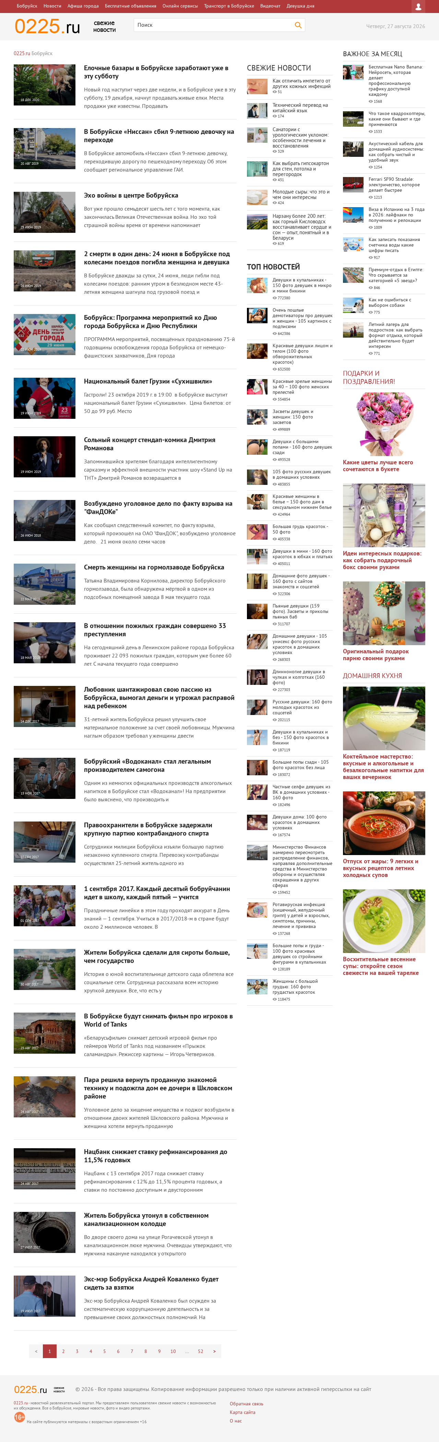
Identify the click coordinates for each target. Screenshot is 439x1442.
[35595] (384, 424)
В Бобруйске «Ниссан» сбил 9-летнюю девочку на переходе (159, 136)
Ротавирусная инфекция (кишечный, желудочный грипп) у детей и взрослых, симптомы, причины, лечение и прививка (301, 916)
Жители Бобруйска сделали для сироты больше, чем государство (156, 957)
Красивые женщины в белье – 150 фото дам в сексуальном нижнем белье (302, 502)
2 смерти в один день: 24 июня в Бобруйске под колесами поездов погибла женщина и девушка (157, 258)
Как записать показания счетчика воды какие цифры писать (394, 245)
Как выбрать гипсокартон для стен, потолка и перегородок (301, 169)
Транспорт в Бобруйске (229, 6)
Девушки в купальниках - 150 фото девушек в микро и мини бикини (302, 285)
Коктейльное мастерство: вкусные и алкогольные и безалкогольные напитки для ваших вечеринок (383, 767)
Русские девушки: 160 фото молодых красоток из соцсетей (302, 707)
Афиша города (83, 6)
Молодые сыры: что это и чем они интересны (301, 195)
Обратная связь (246, 1404)
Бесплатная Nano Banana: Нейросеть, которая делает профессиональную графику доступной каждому (396, 81)
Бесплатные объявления (130, 6)
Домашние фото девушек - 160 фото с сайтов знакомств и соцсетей (301, 581)
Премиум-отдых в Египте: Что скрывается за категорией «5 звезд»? (396, 275)
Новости (52, 6)
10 (173, 1352)
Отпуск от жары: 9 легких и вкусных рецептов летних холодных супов (380, 868)
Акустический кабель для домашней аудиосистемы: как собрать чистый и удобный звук (396, 152)
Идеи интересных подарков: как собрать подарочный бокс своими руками (382, 561)
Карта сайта (243, 1413)
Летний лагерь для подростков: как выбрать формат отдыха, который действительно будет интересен (396, 336)
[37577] (384, 823)
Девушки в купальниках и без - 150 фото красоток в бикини (301, 737)
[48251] (384, 515)
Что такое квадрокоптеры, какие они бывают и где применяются (397, 119)
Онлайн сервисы (180, 6)
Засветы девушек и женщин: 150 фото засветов (293, 417)
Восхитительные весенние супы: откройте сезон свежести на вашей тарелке (381, 966)
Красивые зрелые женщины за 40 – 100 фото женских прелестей (302, 387)
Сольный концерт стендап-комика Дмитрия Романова (149, 444)
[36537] (384, 921)
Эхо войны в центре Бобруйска (131, 195)
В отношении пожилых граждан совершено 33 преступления (155, 630)
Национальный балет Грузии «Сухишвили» (148, 381)
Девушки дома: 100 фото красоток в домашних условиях (300, 822)
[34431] (384, 613)
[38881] (384, 718)
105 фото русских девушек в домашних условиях (302, 474)
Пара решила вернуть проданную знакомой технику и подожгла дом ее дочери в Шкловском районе (158, 1088)
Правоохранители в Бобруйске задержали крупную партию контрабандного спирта (148, 829)
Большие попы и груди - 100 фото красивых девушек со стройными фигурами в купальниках (299, 954)
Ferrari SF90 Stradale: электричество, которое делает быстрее (394, 185)
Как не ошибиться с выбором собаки (390, 303)
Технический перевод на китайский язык (300, 108)
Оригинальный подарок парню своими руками (376, 655)
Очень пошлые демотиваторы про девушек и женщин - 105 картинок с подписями (303, 319)
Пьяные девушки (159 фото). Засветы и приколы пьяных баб (300, 611)
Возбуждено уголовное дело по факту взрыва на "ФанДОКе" (158, 508)
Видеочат (270, 6)
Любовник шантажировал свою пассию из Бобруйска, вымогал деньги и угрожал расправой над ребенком (159, 698)
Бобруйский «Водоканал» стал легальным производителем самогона (147, 766)
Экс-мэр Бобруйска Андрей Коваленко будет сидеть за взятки (151, 1283)
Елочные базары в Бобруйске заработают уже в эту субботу (156, 72)
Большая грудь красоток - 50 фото (300, 529)
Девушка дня (301, 6)
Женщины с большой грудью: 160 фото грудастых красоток (295, 987)
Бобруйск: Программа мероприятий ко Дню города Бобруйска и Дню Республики (150, 322)
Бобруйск (27, 6)
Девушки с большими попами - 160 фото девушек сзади (302, 447)
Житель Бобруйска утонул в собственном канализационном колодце (146, 1220)
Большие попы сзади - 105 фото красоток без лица (301, 765)
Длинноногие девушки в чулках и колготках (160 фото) (299, 677)
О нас (236, 1421)
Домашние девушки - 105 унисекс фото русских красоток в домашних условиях (300, 645)
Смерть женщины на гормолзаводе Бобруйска (154, 567)
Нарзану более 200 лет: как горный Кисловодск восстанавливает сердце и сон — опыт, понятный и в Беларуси (302, 227)
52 (200, 1352)
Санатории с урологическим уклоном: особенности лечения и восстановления (301, 138)
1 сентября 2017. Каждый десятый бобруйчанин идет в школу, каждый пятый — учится (157, 893)
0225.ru (21, 1403)
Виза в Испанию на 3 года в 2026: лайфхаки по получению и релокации (397, 215)
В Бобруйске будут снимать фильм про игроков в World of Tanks (158, 1020)
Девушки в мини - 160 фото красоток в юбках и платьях (303, 554)
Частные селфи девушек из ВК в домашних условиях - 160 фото (301, 792)
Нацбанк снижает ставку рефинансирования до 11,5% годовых (155, 1156)
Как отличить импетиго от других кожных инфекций (302, 84)
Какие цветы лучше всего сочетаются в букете (378, 466)
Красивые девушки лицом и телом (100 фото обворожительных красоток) (303, 354)
